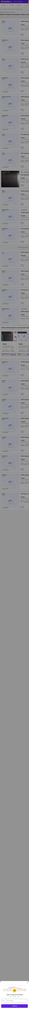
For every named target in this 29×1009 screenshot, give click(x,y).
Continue (14, 1006)
